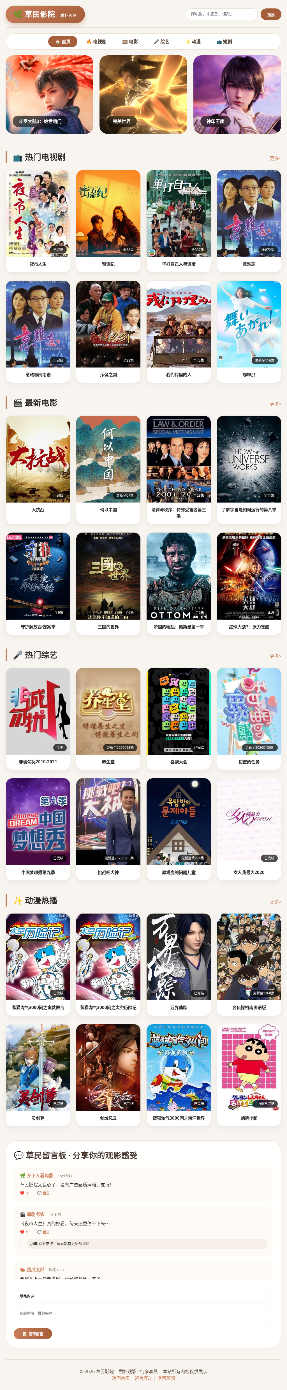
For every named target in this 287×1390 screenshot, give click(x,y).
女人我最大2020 (249, 872)
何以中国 (108, 509)
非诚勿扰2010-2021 (38, 761)
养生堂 (108, 761)
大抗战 (38, 509)
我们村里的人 (178, 374)
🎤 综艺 (161, 41)
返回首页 (121, 1378)
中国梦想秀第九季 (38, 872)
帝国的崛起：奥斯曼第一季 (179, 626)
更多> (275, 158)
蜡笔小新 (249, 1118)
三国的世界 (108, 626)
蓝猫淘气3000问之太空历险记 (108, 1007)
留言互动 (143, 1378)
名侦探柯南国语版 (249, 1007)
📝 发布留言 (33, 1334)
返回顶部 (166, 1378)
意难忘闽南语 (38, 374)
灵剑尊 (38, 1118)
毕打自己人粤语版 (179, 264)
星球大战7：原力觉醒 (249, 626)
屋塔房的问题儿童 (179, 872)
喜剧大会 (178, 761)
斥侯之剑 (108, 374)
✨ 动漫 (193, 41)
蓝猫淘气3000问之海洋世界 (179, 1118)
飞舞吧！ (249, 374)
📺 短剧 (224, 41)
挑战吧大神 (108, 872)
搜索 (271, 15)
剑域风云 (108, 1118)
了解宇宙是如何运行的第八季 (249, 509)
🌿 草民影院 (45, 14)
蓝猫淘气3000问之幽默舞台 (38, 1007)
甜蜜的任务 (249, 761)
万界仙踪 (178, 1007)
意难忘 (249, 264)
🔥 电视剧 (96, 41)
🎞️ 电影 (130, 41)
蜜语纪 (108, 264)
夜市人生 (38, 264)
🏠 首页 (63, 41)
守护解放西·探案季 (38, 626)
